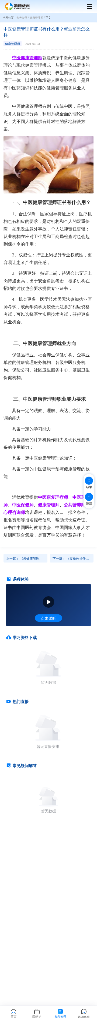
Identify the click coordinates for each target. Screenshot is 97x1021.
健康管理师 (36, 17)
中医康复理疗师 (53, 497)
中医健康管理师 (27, 57)
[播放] (48, 602)
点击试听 (48, 618)
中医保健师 (23, 504)
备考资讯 (21, 17)
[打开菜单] (87, 6)
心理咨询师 (14, 512)
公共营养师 (74, 504)
